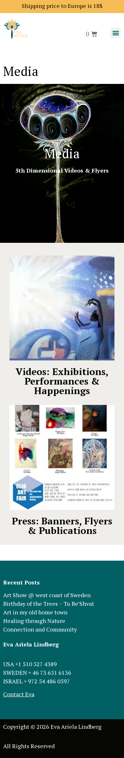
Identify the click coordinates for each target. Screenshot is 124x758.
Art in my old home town (35, 612)
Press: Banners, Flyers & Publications (62, 526)
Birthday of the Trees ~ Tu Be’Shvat (48, 603)
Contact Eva (18, 694)
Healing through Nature (34, 621)
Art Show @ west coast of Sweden (47, 595)
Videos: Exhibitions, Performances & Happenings (62, 381)
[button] (115, 33)
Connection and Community (40, 629)
